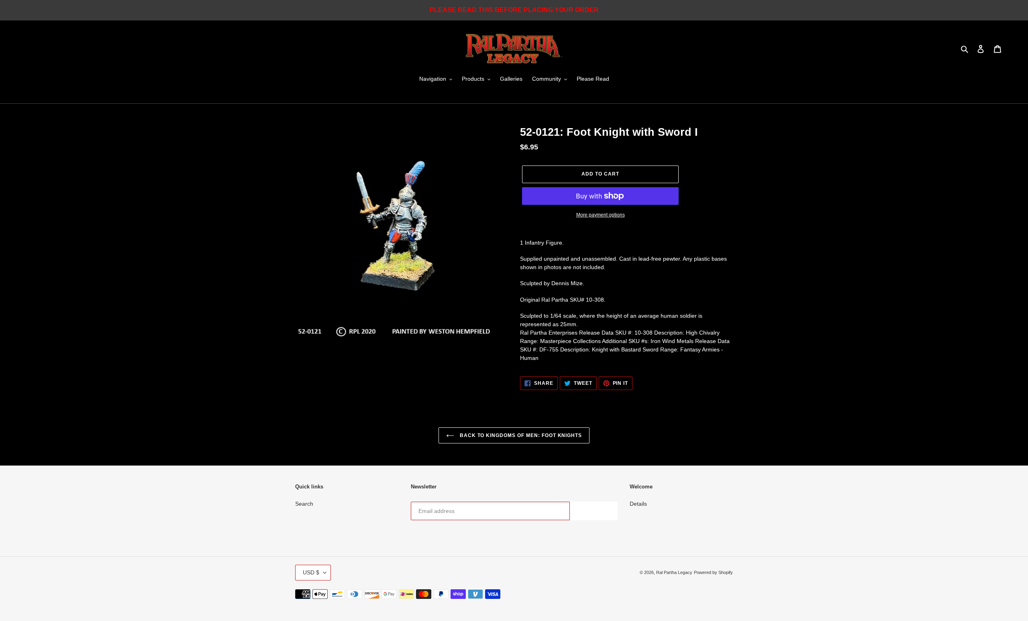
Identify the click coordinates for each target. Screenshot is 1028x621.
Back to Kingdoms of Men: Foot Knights (520, 435)
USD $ (311, 572)
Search (304, 503)
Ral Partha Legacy (674, 572)
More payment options (600, 215)
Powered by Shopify (713, 572)
